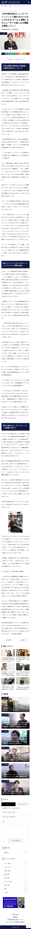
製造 (3, 33)
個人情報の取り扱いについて (16, 919)
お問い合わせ (15, 914)
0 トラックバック (23, 804)
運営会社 (15, 917)
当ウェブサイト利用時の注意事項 (15, 922)
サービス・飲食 (5, 781)
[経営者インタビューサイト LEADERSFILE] (10, 2)
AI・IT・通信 (5, 714)
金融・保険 (5, 698)
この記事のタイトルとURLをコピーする (15, 59)
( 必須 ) (9, 812)
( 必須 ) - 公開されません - (9, 816)
